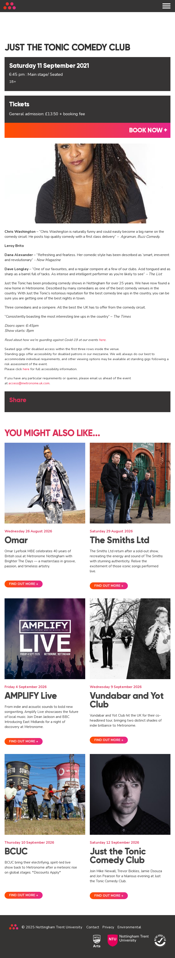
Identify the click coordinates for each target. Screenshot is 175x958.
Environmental (129, 927)
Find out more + (23, 584)
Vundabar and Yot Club (127, 700)
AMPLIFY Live (31, 695)
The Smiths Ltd (119, 540)
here (102, 340)
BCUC (16, 851)
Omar (16, 540)
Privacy (108, 927)
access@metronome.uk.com (28, 383)
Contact (92, 927)
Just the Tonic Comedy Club (118, 856)
